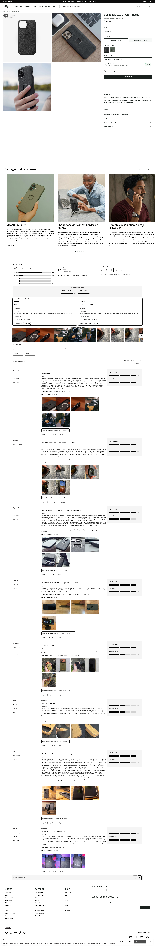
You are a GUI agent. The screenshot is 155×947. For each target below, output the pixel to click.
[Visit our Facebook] (11, 932)
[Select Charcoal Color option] (106, 49)
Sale (53, 6)
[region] (77, 941)
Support (139, 6)
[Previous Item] (141, 169)
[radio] (106, 49)
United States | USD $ (143, 932)
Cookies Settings (125, 941)
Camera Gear (19, 6)
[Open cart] (149, 6)
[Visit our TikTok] (20, 932)
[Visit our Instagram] (6, 932)
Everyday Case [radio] (116, 40)
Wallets (47, 6)
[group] (128, 40)
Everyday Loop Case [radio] (140, 40)
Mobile (40, 6)
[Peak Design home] (6, 6)
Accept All (140, 941)
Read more (107, 109)
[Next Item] (147, 169)
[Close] (150, 941)
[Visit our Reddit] (24, 932)
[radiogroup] (128, 62)
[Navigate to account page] (145, 6)
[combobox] (128, 31)
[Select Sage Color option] (112, 49)
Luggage (27, 6)
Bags (34, 6)
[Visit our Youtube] (15, 932)
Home (4, 11)
